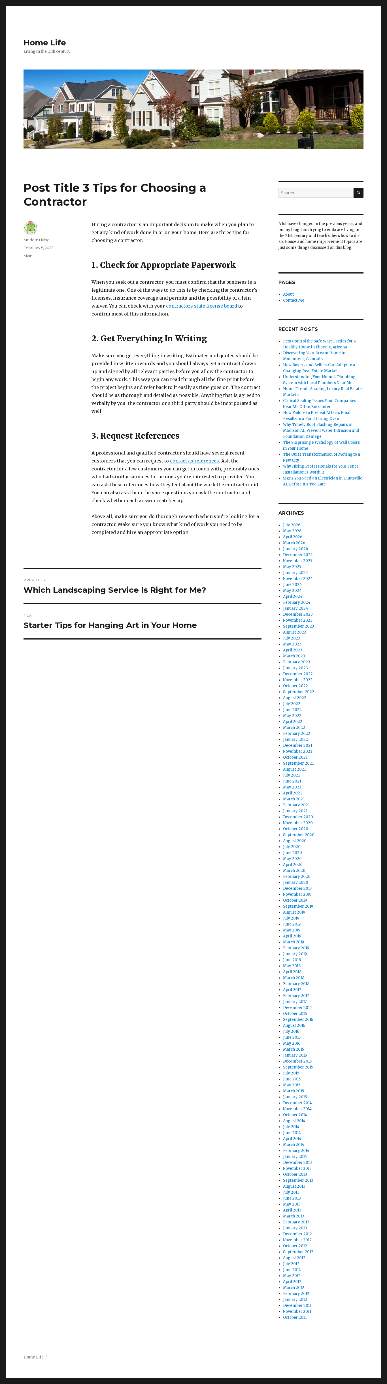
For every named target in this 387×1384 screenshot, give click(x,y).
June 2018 (292, 960)
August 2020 (295, 840)
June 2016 (292, 1037)
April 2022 (292, 721)
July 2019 (291, 918)
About (288, 294)
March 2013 (293, 1216)
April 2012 (292, 1281)
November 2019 (297, 894)
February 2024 (297, 602)
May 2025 (292, 566)
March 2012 (293, 1287)
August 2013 (294, 1186)
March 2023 (294, 656)
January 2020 (295, 882)
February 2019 (296, 948)
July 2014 (291, 1126)
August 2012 (294, 1257)
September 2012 (298, 1252)
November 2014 (297, 1109)
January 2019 (295, 954)
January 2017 (295, 1001)
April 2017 (292, 989)
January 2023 (295, 668)
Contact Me (293, 300)
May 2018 (292, 966)
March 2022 (294, 727)
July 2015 (291, 1073)
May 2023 (292, 644)
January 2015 (295, 1097)
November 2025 (297, 560)
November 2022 (297, 680)
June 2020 (292, 852)
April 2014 (292, 1138)
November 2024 (298, 578)
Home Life (45, 42)
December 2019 (297, 888)
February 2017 (296, 995)
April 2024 (293, 596)
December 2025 (297, 554)
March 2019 (293, 942)
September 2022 (298, 691)
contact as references (194, 461)
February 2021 (296, 805)
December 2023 (298, 614)
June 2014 (292, 1132)
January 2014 (295, 1156)
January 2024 (295, 608)
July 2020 (292, 846)
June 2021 (292, 781)
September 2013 (298, 1180)
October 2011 (295, 1317)
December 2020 (298, 817)
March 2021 (294, 799)
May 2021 (292, 787)
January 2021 (295, 811)
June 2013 (292, 1198)
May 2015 (291, 1085)
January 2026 (295, 548)
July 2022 (291, 703)
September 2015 (298, 1067)
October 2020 (295, 828)
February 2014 (296, 1150)
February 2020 (297, 876)
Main (28, 255)
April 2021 (292, 793)
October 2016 (295, 1013)
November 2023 (297, 620)
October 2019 (295, 900)
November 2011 (297, 1311)
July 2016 (291, 1031)
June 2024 (292, 584)
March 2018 (293, 977)
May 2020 (292, 858)
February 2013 (296, 1222)
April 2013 (292, 1210)
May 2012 (292, 1275)
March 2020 (294, 870)
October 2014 (295, 1114)
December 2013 (297, 1162)
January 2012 (295, 1299)
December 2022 (298, 674)
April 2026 (292, 537)
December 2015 (297, 1061)
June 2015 (292, 1079)
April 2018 (292, 971)
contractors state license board (201, 306)
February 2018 (296, 983)
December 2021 (297, 745)
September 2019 (298, 906)
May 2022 (292, 715)
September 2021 (298, 763)
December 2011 (297, 1305)
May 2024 (292, 590)
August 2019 (294, 912)
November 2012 (297, 1240)
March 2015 (293, 1091)
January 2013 (295, 1228)
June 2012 (292, 1269)
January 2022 (295, 739)
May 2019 (291, 930)
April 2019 (292, 936)
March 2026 (294, 542)
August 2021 (294, 769)
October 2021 (295, 757)
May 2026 (292, 531)
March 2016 (293, 1049)
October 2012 (295, 1246)
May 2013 (292, 1204)
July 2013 (291, 1192)
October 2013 (295, 1174)
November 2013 (297, 1168)
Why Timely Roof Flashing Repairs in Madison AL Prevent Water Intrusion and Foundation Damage (321, 430)
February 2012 (296, 1293)
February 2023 (296, 662)
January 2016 (295, 1055)
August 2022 (294, 697)
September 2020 (298, 834)
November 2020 (298, 823)
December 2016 (297, 1007)
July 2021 (291, 775)
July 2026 (291, 525)
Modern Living (37, 239)
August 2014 (294, 1120)
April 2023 (292, 650)
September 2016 (298, 1019)
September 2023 (298, 626)
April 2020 (293, 864)
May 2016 (291, 1043)
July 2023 (291, 638)
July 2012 (291, 1263)
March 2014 (293, 1144)
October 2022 (295, 685)
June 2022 (292, 709)
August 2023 (294, 632)
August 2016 (294, 1025)
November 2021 (297, 751)
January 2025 (295, 572)
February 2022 (296, 733)
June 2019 (292, 924)
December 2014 (297, 1103)
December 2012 (297, 1234)
